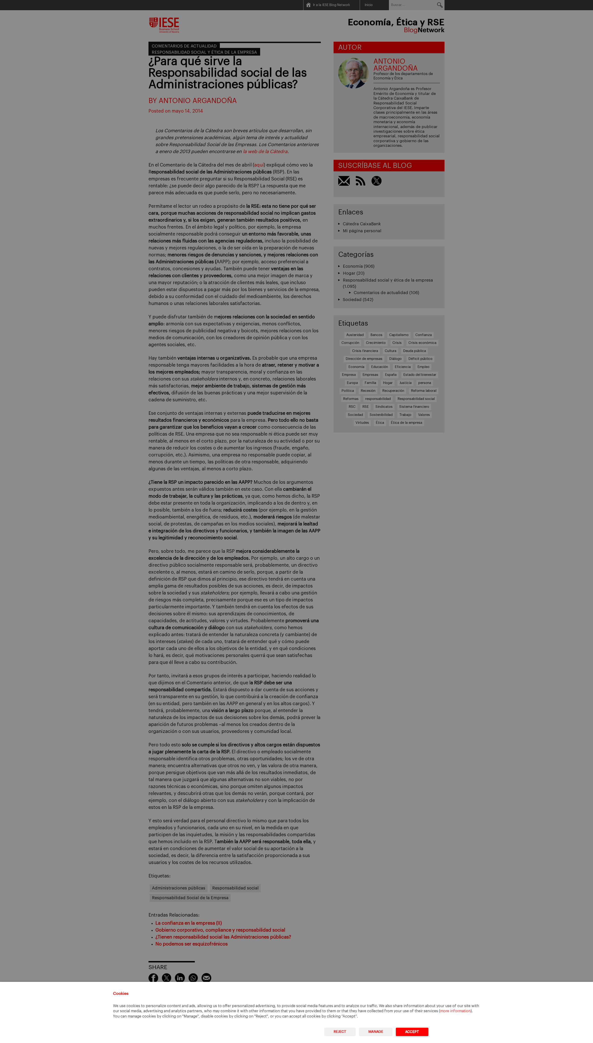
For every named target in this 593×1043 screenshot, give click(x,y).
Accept (412, 1032)
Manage (375, 1032)
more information (455, 1011)
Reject (340, 1032)
